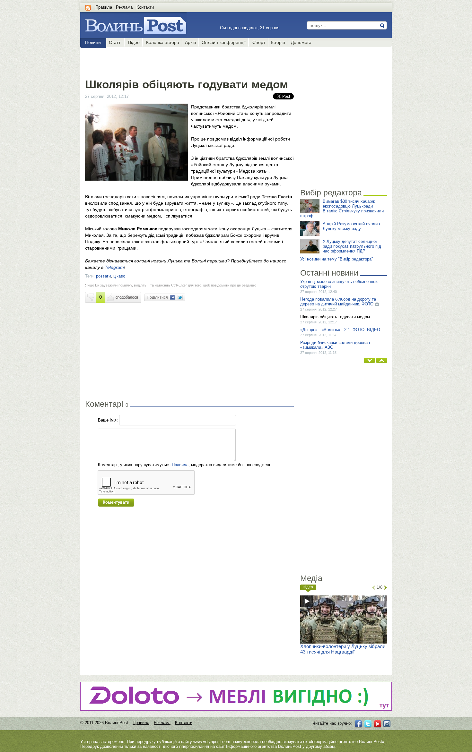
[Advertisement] (189, 61)
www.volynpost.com (211, 741)
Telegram (114, 267)
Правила (103, 7)
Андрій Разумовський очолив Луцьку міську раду (351, 226)
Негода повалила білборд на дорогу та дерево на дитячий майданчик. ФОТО (338, 301)
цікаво (119, 276)
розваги (103, 276)
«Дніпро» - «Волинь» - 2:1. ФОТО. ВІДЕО (340, 329)
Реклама (124, 7)
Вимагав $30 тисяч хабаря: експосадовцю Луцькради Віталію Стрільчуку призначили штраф (342, 208)
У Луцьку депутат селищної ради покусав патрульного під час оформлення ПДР (352, 246)
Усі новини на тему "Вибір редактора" (336, 259)
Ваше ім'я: (108, 420)
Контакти (145, 7)
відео (308, 587)
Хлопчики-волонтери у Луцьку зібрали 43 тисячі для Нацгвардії (342, 649)
